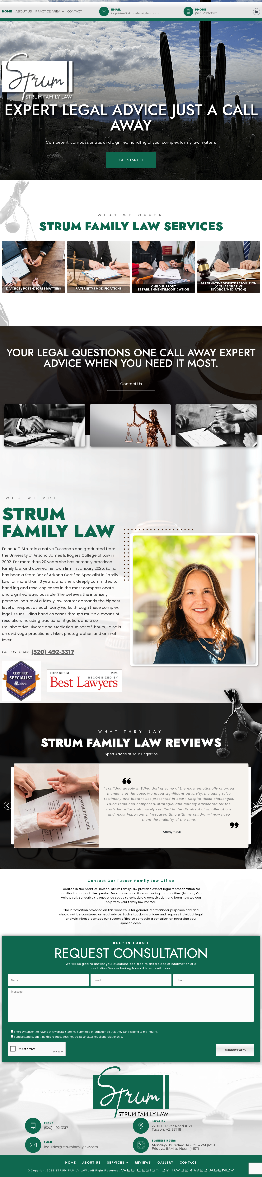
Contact (74, 11)
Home (7, 11)
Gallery (165, 1162)
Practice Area (47, 11)
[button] (49, 11)
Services (115, 1162)
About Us (24, 11)
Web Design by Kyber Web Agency (177, 1170)
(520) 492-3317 (206, 13)
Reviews (143, 1162)
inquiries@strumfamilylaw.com (135, 13)
